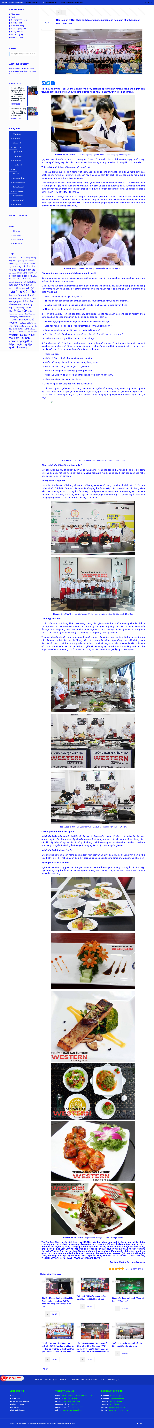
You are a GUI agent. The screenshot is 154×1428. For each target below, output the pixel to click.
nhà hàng (29, 311)
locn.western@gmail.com (72, 1410)
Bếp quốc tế (17, 143)
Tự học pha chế (18, 200)
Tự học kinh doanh (19, 182)
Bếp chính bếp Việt (20, 258)
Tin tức (15, 169)
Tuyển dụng (17, 204)
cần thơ (11, 264)
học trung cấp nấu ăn (20, 305)
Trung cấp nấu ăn (18, 178)
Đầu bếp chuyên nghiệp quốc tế (20, 344)
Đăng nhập (16, 231)
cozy (32, 261)
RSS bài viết (17, 235)
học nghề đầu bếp (26, 282)
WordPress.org (18, 243)
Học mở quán (17, 156)
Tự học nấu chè (18, 196)
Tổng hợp (16, 174)
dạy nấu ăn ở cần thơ (24, 270)
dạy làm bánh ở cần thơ (25, 263)
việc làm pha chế (30, 332)
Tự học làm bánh (18, 187)
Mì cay (30, 305)
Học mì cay (33, 279)
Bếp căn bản (17, 134)
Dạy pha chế (12, 273)
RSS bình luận (18, 239)
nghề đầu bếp (18, 310)
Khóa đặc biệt (17, 165)
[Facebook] (145, 2)
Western (13, 335)
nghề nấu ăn (15, 307)
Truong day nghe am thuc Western (22, 314)
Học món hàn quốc (14, 282)
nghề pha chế (26, 308)
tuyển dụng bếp (25, 323)
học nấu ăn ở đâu (23, 298)
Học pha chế (17, 160)
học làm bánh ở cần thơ (20, 276)
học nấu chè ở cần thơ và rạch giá (22, 285)
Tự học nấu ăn (18, 191)
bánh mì (11, 258)
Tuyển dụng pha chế (20, 329)
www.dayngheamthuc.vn (86, 1258)
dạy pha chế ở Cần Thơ (27, 273)
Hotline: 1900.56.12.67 (33, 2)
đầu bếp (23, 347)
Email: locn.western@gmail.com (72, 2)
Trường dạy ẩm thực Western (20, 317)
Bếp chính (16, 138)
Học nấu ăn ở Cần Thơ (22, 289)
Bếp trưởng (17, 147)
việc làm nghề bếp (18, 332)
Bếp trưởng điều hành (23, 261)
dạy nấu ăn (13, 267)
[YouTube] (148, 2)
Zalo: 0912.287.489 (51, 2)
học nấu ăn (23, 288)
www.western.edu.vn (61, 1258)
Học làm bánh (17, 152)
